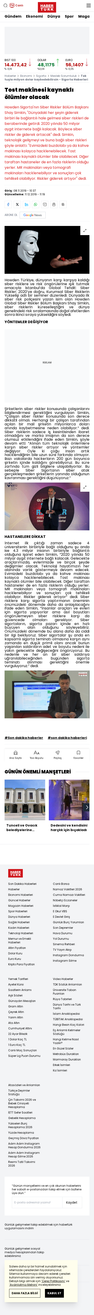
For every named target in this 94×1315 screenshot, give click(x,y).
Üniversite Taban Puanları (64, 992)
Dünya (53, 16)
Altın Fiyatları (17, 948)
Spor (69, 16)
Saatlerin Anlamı (19, 990)
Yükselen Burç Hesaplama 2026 (20, 1125)
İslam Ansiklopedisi (66, 1014)
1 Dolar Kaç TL (17, 1039)
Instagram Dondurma (68, 955)
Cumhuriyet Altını (20, 1028)
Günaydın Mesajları (22, 1001)
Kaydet (71, 1202)
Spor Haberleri (17, 911)
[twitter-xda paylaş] (17, 204)
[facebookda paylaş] (8, 204)
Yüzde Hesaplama (21, 1133)
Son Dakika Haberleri (22, 884)
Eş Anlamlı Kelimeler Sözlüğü (66, 1032)
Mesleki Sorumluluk (63, 76)
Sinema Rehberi (64, 944)
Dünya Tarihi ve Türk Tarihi (67, 1006)
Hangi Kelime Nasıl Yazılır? (66, 1041)
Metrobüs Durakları (66, 1054)
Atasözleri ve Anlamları (24, 1085)
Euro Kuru (14, 959)
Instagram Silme (64, 961)
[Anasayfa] (15, 873)
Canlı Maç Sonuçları (22, 1050)
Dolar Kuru (15, 953)
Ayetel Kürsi (16, 984)
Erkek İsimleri (61, 1065)
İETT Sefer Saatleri (20, 1112)
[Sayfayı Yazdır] (53, 204)
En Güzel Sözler (63, 1048)
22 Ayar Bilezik (17, 1034)
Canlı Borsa (61, 884)
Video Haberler (63, 979)
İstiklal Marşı (61, 906)
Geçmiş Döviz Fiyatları (23, 1138)
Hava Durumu (62, 933)
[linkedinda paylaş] (26, 204)
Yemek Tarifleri (18, 979)
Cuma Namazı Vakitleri (69, 895)
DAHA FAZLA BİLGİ (25, 1293)
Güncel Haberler (19, 900)
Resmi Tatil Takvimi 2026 (21, 1163)
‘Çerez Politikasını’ (53, 1281)
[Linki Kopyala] (63, 204)
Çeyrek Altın (16, 1012)
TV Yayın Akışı (62, 950)
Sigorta (41, 76)
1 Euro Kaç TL (16, 1045)
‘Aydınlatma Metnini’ (23, 1285)
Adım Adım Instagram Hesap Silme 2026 (24, 1154)
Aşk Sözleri (15, 995)
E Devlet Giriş (61, 917)
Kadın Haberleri (18, 928)
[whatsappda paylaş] (35, 204)
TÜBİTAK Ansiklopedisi (68, 1019)
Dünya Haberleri (19, 917)
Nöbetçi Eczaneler (65, 900)
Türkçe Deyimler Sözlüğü (19, 1092)
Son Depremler (63, 928)
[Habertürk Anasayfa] (47, 6)
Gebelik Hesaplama (22, 1118)
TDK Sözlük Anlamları (67, 984)
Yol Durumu (61, 939)
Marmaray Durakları (67, 1059)
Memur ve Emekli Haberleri (19, 940)
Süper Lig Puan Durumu (24, 1056)
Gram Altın (15, 1006)
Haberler (10, 76)
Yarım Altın (15, 1017)
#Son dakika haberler (24, 737)
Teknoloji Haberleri (20, 933)
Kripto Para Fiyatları (21, 964)
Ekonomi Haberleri (20, 895)
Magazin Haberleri (20, 906)
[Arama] (5, 5)
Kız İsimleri (60, 1070)
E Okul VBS (60, 911)
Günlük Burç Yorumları (68, 922)
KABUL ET (54, 1293)
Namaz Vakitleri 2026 (67, 889)
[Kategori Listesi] (88, 5)
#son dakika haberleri (67, 737)
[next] (87, 807)
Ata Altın (14, 1023)
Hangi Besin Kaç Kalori (68, 1025)
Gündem (13, 16)
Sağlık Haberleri (19, 922)
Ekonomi (34, 16)
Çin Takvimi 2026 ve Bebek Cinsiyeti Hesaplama (22, 1103)
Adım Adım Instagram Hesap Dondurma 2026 (24, 1145)
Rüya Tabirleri (62, 999)
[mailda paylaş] (44, 204)
